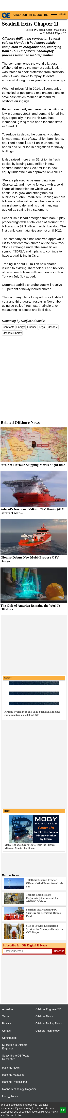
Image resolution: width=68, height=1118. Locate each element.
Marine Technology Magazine (19, 1089)
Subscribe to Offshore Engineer (14, 1047)
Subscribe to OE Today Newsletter (15, 1057)
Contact (6, 1030)
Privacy (6, 1023)
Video (7, 811)
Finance (32, 327)
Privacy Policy (49, 1111)
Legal (42, 327)
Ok (63, 1110)
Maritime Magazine (13, 1074)
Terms (5, 1016)
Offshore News (44, 1016)
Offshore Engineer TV (48, 1009)
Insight (8, 678)
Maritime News (11, 1067)
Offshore (53, 327)
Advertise (7, 1009)
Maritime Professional (15, 1081)
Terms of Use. (14, 1115)
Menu (62, 14)
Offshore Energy (12, 333)
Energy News (10, 1096)
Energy (20, 327)
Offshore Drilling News (48, 1023)
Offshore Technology (47, 1030)
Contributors (9, 1037)
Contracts (8, 327)
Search (21, 15)
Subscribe (40, 15)
